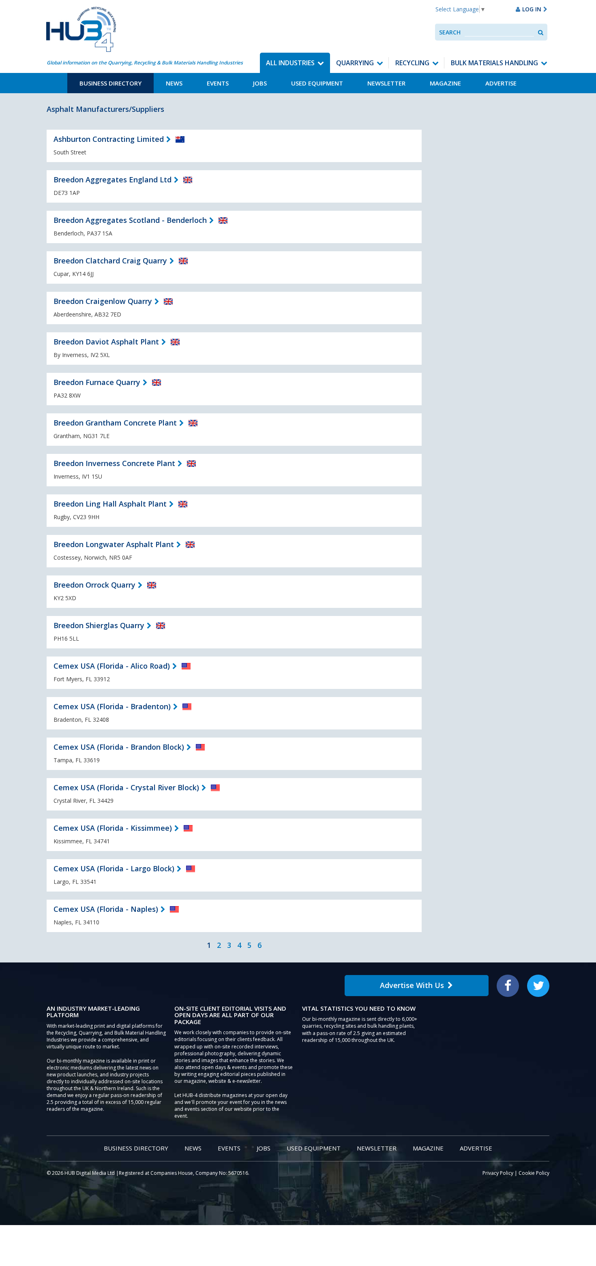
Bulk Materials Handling (494, 62)
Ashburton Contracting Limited (109, 139)
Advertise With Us (412, 985)
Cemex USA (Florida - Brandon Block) (119, 747)
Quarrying (355, 62)
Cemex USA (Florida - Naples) (106, 909)
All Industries (290, 62)
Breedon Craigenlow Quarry (103, 301)
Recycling (412, 62)
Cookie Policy (534, 1173)
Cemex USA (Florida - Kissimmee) (113, 828)
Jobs (260, 83)
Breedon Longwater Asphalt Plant (114, 544)
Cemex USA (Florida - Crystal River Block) (126, 787)
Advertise (501, 83)
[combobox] (499, 32)
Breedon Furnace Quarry (97, 382)
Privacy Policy (497, 1173)
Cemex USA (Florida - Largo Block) (114, 868)
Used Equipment (317, 83)
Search (450, 32)
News (174, 83)
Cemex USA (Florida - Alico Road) (112, 666)
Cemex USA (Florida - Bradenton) (112, 706)
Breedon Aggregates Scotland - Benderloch (130, 220)
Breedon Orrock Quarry (94, 585)
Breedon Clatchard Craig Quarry (110, 260)
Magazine (445, 83)
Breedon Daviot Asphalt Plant (106, 341)
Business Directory (110, 83)
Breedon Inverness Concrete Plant (114, 463)
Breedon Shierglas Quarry (99, 625)
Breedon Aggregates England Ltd (113, 179)
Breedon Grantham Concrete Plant (115, 423)
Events (218, 83)
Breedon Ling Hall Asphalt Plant (110, 504)
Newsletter (386, 83)
